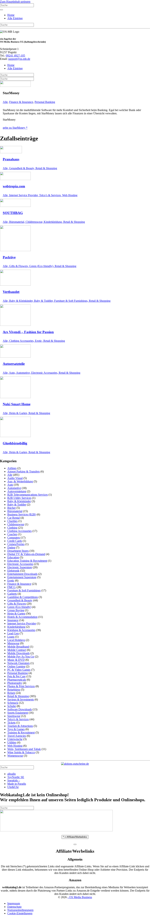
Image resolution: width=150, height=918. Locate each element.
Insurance (12, 620)
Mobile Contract (16, 649)
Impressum (13, 903)
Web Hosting (14, 745)
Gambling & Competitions (22, 597)
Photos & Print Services (21, 686)
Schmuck (12, 702)
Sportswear (13, 716)
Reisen (11, 692)
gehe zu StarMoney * (15, 127)
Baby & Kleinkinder (19, 501)
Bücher (11, 507)
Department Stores (18, 550)
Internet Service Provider (21, 623)
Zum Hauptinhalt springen (15, 1)
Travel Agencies (16, 735)
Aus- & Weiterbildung (20, 481)
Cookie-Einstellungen (19, 913)
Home (10, 15)
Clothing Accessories (19, 531)
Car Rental (13, 517)
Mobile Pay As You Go (20, 656)
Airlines (11, 468)
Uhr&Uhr (13, 787)
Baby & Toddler (16, 504)
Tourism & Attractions (20, 725)
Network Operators (18, 663)
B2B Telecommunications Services (27, 494)
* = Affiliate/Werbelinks (75, 837)
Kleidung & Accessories (21, 630)
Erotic (10, 580)
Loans (10, 636)
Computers (13, 537)
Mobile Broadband (18, 646)
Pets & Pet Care (16, 676)
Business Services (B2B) (21, 514)
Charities (12, 521)
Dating (11, 547)
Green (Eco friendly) (19, 607)
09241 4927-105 (15, 55)
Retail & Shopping (18, 696)
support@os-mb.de (19, 58)
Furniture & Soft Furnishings (24, 590)
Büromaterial (14, 511)
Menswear (13, 643)
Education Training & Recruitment (27, 560)
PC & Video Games (18, 669)
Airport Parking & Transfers (23, 471)
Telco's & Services (18, 719)
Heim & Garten (16, 613)
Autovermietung (16, 491)
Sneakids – (13, 780)
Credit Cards (14, 540)
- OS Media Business (80, 897)
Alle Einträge (15, 18)
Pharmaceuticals (16, 679)
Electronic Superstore (19, 567)
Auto (10, 484)
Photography (14, 683)
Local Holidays (16, 640)
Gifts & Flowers (16, 603)
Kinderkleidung (16, 626)
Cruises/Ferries (16, 544)
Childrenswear (15, 524)
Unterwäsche (14, 739)
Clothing (12, 527)
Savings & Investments (20, 699)
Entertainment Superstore (21, 577)
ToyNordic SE (15, 777)
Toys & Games (16, 729)
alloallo (11, 773)
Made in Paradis (16, 783)
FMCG (11, 587)
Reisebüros (13, 689)
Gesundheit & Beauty (19, 600)
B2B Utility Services (19, 497)
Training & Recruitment (21, 732)
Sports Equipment (17, 712)
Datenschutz (14, 906)
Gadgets (12, 593)
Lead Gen (13, 633)
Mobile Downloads (18, 653)
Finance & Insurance (21, 102)
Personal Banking (45, 102)
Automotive (14, 488)
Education (13, 557)
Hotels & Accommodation (22, 616)
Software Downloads (19, 709)
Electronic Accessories (20, 564)
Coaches (12, 534)
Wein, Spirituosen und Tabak (24, 749)
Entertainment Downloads (22, 573)
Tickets (11, 722)
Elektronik (13, 570)
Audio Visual (15, 478)
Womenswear (15, 755)
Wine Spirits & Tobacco (21, 752)
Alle (5, 102)
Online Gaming (16, 666)
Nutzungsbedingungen (20, 910)
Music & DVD (16, 659)
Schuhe (11, 706)
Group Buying (15, 610)
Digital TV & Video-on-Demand (26, 554)
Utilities (11, 742)
